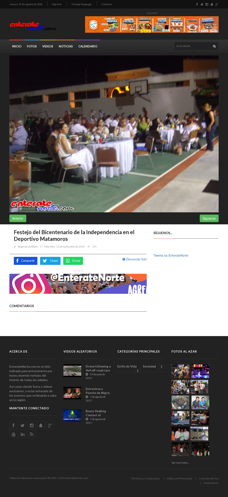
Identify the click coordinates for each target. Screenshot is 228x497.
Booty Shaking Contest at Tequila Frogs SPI (98, 415)
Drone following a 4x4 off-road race (98, 368)
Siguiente (209, 218)
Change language (81, 4)
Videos (47, 46)
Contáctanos (211, 483)
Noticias (66, 46)
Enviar (76, 260)
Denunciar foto (136, 259)
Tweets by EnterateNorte (170, 255)
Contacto (106, 4)
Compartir (28, 260)
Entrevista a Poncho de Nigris (98, 391)
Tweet (54, 260)
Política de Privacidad (179, 478)
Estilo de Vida (127, 368)
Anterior (17, 218)
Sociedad (152, 366)
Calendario (87, 46)
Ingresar (57, 4)
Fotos (32, 46)
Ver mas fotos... (180, 462)
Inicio (16, 46)
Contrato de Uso (209, 478)
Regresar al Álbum (28, 246)
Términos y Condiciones (145, 478)
